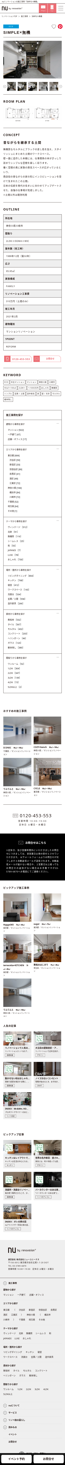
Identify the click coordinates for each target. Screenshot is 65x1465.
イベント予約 (16, 1459)
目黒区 (15, 473)
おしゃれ (45, 388)
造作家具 (31, 393)
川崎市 (52, 382)
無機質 (54, 388)
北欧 (13, 531)
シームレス (16, 541)
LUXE (14, 555)
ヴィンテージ (18, 527)
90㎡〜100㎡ (10, 388)
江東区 (15, 483)
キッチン (16, 580)
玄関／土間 (17, 598)
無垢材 (15, 619)
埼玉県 (13, 506)
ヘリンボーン (17, 638)
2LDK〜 (22, 388)
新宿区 (15, 464)
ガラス (15, 642)
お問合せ (48, 1459)
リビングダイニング (21, 575)
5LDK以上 (15, 687)
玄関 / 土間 (19, 393)
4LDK (14, 682)
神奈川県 (43, 382)
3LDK (14, 677)
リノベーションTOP (9, 16)
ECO (11, 26)
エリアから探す (10, 1303)
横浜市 (15, 492)
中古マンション (17, 382)
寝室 (14, 585)
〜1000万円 (33, 388)
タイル (15, 624)
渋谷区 (15, 460)
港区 (14, 478)
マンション (31, 382)
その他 (12, 511)
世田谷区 (16, 469)
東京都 (14, 455)
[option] (32, 59)
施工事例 (24, 16)
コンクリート (18, 633)
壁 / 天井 (46, 393)
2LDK (14, 673)
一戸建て (14, 434)
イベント (12, 1434)
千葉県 (13, 501)
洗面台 (15, 594)
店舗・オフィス (17, 439)
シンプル (8, 393)
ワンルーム (16, 663)
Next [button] (60, 86)
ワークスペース (19, 589)
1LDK (14, 668)
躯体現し (8, 399)
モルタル (56, 393)
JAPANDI (15, 550)
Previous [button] (4, 86)
